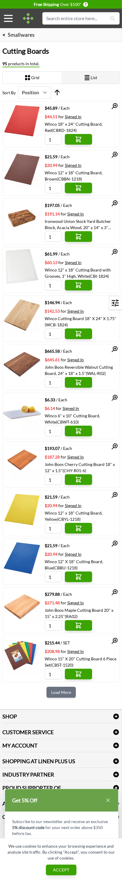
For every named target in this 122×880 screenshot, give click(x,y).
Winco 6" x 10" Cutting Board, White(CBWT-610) (72, 418)
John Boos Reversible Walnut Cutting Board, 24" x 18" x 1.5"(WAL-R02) (79, 370)
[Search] (112, 18)
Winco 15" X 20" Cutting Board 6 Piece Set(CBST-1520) (80, 661)
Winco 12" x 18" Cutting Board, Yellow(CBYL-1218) (73, 516)
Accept (61, 869)
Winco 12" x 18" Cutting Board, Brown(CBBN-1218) (73, 175)
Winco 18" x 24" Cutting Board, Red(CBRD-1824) (73, 127)
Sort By (9, 92)
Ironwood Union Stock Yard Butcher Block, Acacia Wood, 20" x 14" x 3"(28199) (78, 224)
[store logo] (28, 18)
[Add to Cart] (78, 139)
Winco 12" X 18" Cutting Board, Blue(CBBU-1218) (74, 564)
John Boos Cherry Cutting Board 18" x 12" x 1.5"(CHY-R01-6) (80, 467)
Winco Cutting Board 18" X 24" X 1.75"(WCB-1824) (80, 321)
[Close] (108, 800)
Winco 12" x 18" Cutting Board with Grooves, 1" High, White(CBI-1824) (78, 273)
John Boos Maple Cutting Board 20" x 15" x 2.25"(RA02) (79, 613)
